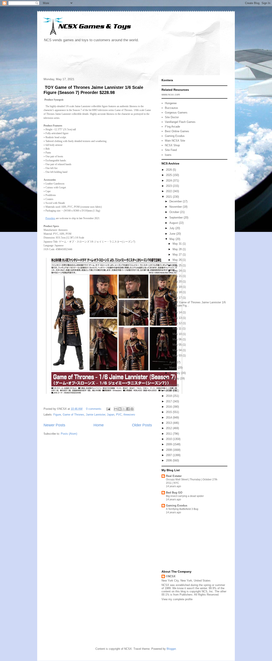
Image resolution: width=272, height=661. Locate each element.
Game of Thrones (73, 414)
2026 (169, 169)
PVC (119, 414)
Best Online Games (177, 131)
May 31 (178, 243)
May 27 (178, 254)
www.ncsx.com (171, 94)
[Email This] (116, 409)
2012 (169, 428)
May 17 (178, 297)
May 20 (178, 281)
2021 (169, 196)
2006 (169, 460)
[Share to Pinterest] (132, 409)
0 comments (93, 408)
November (176, 206)
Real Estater (174, 476)
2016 (169, 406)
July (172, 228)
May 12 (178, 323)
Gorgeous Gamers (176, 112)
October (174, 212)
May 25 (178, 265)
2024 (169, 180)
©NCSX (171, 576)
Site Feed (171, 150)
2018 (169, 395)
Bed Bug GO (174, 492)
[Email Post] (108, 408)
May (172, 239)
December (176, 201)
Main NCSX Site (175, 140)
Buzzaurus (171, 107)
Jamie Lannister (95, 414)
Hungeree (171, 103)
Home (99, 425)
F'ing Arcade (172, 126)
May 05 (178, 344)
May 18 (178, 292)
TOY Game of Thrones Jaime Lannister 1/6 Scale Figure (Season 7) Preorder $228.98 (93, 90)
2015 (169, 412)
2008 (169, 449)
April (172, 362)
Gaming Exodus (175, 136)
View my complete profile (177, 599)
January (174, 378)
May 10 (178, 334)
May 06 (178, 339)
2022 (169, 191)
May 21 (178, 276)
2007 (169, 455)
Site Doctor (172, 117)
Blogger (171, 648)
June (172, 233)
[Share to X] (124, 409)
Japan (110, 414)
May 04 (178, 350)
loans (168, 154)
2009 (169, 444)
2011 (169, 433)
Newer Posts (54, 425)
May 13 (178, 317)
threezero (129, 414)
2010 (169, 439)
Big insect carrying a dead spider (185, 496)
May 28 (178, 249)
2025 (169, 175)
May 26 (178, 259)
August (174, 222)
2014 (169, 417)
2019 (169, 390)
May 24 (178, 270)
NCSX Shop (172, 145)
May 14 (178, 312)
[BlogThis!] (120, 409)
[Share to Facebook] (128, 409)
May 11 (177, 328)
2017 (169, 401)
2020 (169, 385)
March (173, 367)
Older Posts (142, 425)
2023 (169, 185)
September (176, 217)
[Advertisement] (118, 60)
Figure (57, 414)
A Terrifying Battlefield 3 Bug (182, 509)
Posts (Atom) (69, 433)
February (175, 372)
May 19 (178, 286)
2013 (169, 422)
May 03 (178, 355)
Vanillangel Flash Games (180, 121)
